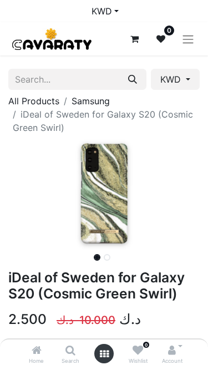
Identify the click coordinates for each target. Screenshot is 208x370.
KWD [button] (172, 79)
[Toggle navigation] (188, 39)
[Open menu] (104, 354)
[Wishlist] (138, 350)
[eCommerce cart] (134, 39)
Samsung (91, 101)
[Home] (37, 350)
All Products (33, 101)
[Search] (70, 350)
